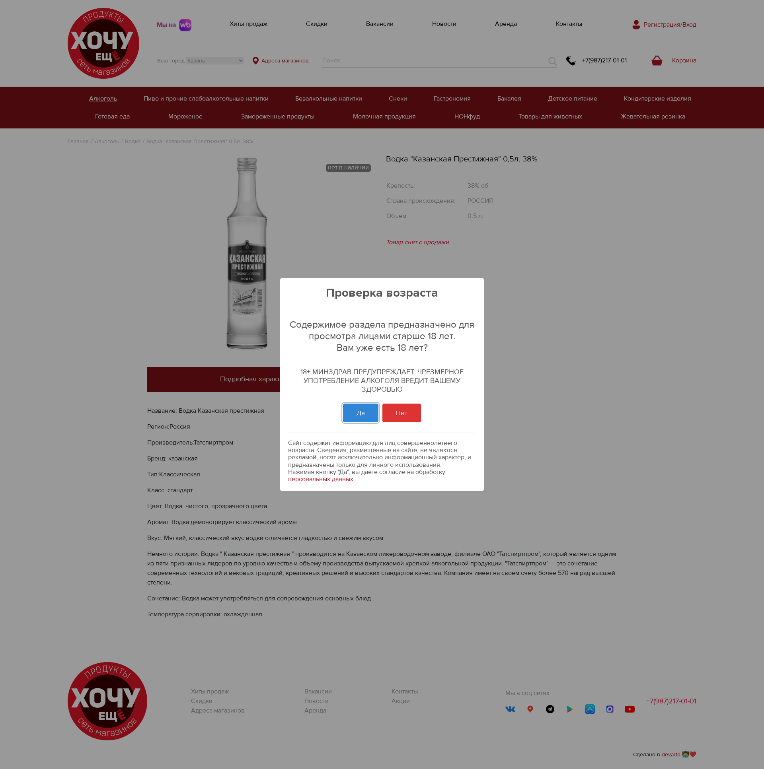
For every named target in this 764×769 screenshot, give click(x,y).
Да (361, 413)
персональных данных (320, 479)
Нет (401, 413)
